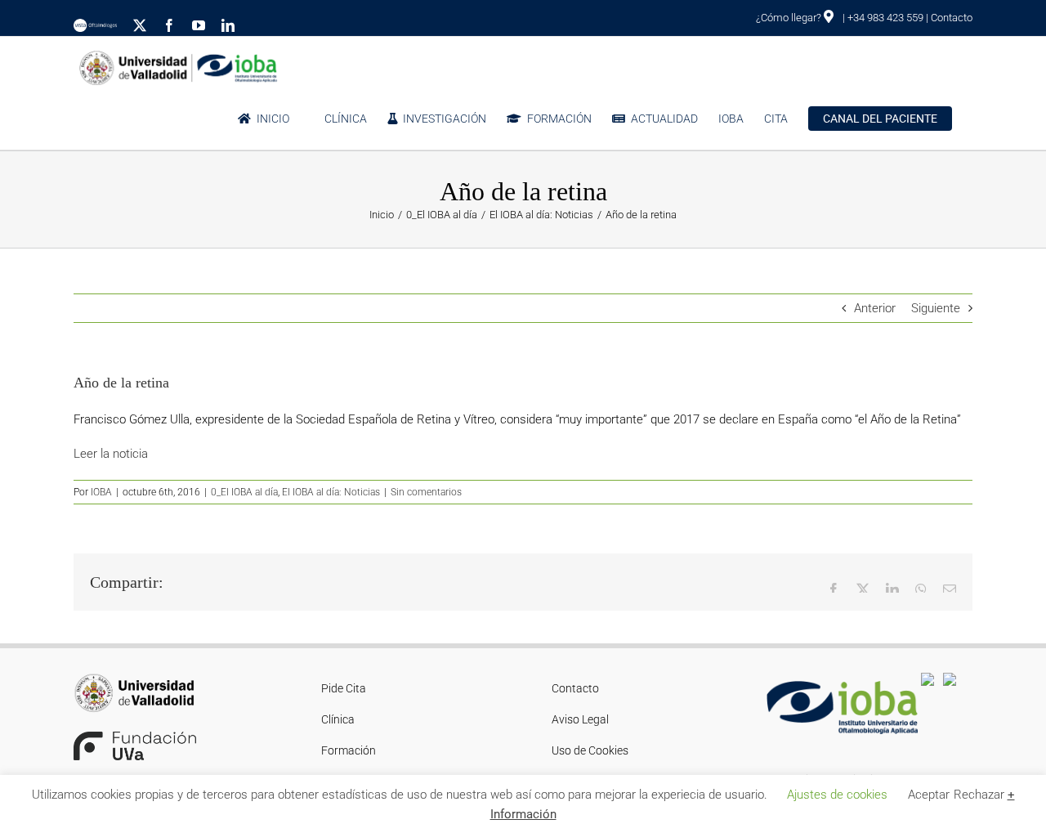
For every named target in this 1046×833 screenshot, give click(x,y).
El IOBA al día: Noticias (331, 492)
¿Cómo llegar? (790, 17)
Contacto (951, 17)
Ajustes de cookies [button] (837, 794)
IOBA (101, 492)
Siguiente (935, 308)
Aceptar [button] (929, 794)
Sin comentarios (426, 492)
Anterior (875, 308)
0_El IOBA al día (244, 492)
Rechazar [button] (979, 794)
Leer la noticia (111, 453)
